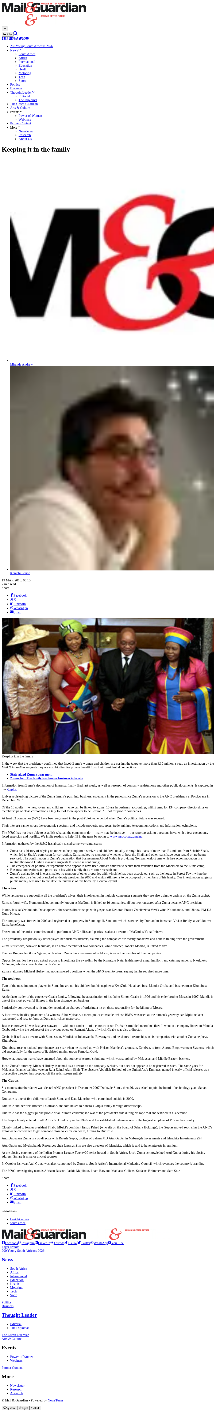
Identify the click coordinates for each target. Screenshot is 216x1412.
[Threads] (13, 39)
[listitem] (10, 1243)
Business (8, 1306)
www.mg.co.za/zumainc (126, 836)
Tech (13, 1291)
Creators (13, 1247)
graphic (12, 789)
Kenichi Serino (20, 573)
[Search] (16, 34)
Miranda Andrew (21, 364)
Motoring (16, 1287)
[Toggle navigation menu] (5, 29)
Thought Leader (19, 1315)
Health (14, 1284)
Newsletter (17, 1385)
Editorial (16, 1324)
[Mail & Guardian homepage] (108, 14)
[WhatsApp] (23, 39)
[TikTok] (17, 39)
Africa (14, 1272)
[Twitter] (20, 39)
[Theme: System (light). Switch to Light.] (8, 34)
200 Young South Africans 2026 (23, 1250)
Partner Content (12, 1367)
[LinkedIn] (10, 39)
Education (17, 1280)
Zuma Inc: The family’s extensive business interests (46, 778)
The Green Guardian (15, 1335)
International (18, 1276)
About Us (16, 1393)
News (7, 1259)
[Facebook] (3, 39)
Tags (5, 1247)
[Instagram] (6, 39)
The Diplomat (19, 1328)
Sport (13, 1295)
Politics (6, 1302)
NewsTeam (55, 1400)
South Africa (18, 1268)
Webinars (16, 1360)
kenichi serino (19, 1219)
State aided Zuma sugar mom (31, 774)
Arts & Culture (12, 1339)
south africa (18, 1223)
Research (16, 1389)
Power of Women (22, 1356)
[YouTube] (27, 39)
